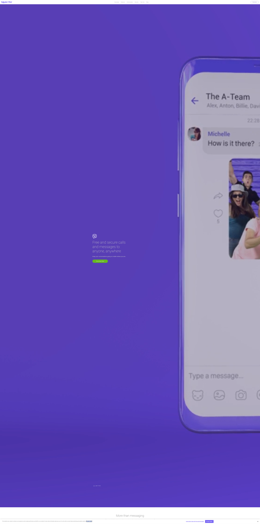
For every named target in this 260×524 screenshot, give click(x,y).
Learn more (98, 485)
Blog (147, 2)
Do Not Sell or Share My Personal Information (195, 521)
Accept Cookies (209, 521)
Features (123, 2)
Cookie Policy (89, 521)
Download (116, 2)
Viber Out (142, 2)
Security (136, 2)
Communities (130, 2)
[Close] (257, 521)
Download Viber (100, 261)
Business (255, 2)
